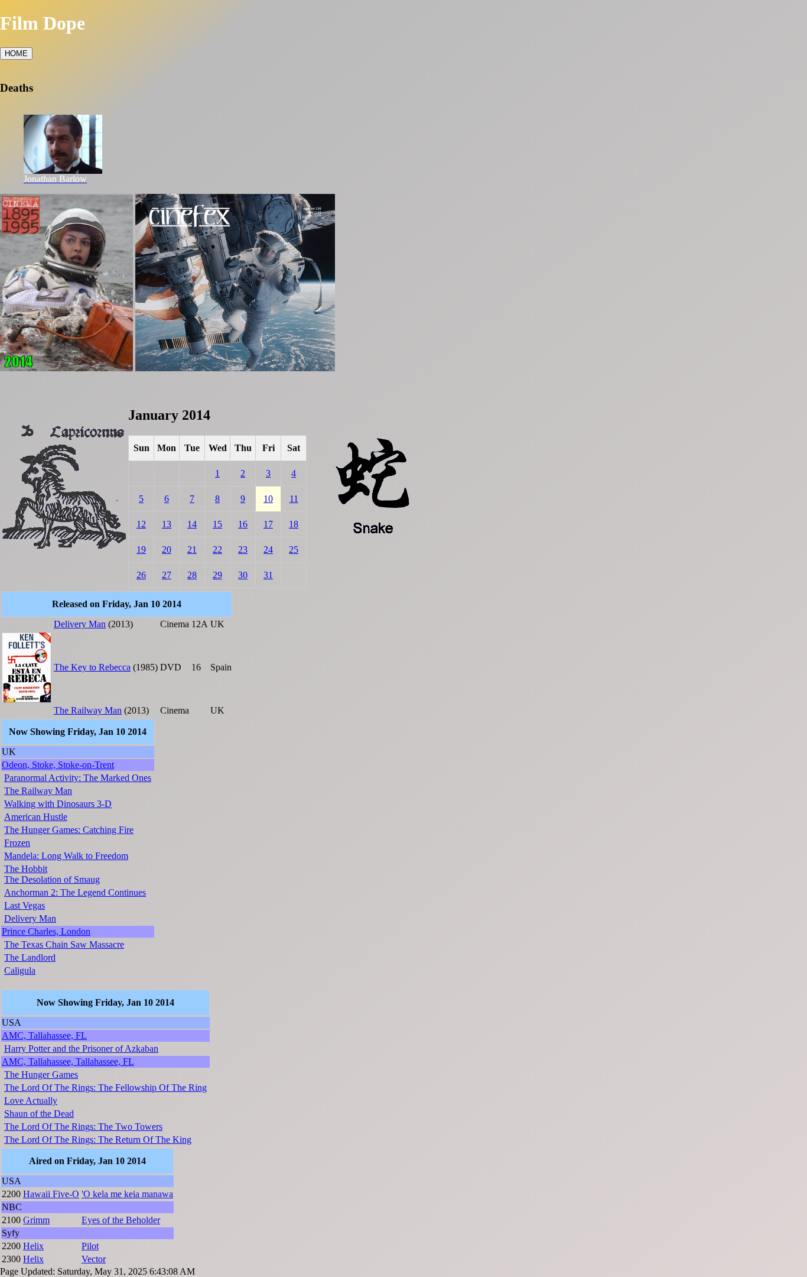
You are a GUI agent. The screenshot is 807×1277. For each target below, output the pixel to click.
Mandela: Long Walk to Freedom (66, 856)
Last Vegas (24, 905)
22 (217, 549)
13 (166, 524)
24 (268, 549)
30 (243, 575)
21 (192, 549)
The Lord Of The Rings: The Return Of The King (97, 1140)
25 (293, 549)
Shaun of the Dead (39, 1114)
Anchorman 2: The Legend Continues (75, 892)
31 (268, 575)
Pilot (90, 1246)
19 (141, 549)
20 (166, 549)
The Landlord (30, 957)
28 (192, 575)
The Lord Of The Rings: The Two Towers (83, 1127)
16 (243, 524)
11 (293, 499)
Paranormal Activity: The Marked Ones (77, 778)
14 (192, 524)
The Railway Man (88, 710)
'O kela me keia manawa (127, 1194)
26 (141, 575)
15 (217, 524)
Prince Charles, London (46, 931)
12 (141, 524)
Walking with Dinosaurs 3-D (58, 804)
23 (243, 549)
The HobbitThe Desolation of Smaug (52, 874)
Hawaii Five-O (51, 1194)
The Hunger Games (41, 1074)
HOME (16, 53)
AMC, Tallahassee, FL (44, 1035)
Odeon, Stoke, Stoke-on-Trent (58, 765)
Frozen (17, 843)
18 (293, 524)
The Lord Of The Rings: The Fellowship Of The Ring (105, 1087)
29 (217, 575)
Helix (33, 1246)
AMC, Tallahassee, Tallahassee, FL (68, 1061)
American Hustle (35, 817)
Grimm (36, 1220)
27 (166, 575)
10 (268, 499)
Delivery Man (80, 624)
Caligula (19, 970)
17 (268, 524)
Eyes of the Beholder (121, 1220)
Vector (94, 1259)
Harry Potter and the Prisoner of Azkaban (81, 1048)
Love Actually (30, 1101)
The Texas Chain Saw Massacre (64, 944)
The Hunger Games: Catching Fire (69, 830)
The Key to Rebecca (92, 667)
